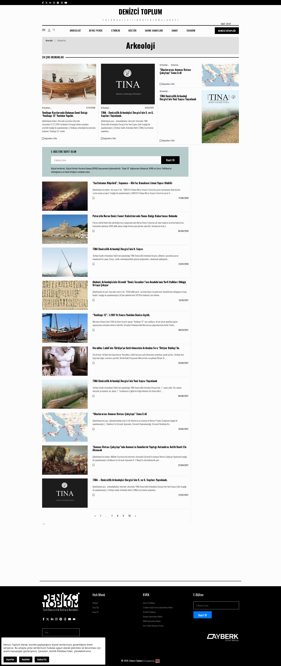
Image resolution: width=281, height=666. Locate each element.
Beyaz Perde (96, 30)
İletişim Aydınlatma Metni (152, 616)
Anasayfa (49, 40)
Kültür (132, 30)
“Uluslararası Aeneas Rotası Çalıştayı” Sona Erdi (120, 414)
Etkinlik (115, 30)
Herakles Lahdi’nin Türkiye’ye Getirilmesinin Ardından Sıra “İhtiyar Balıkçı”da (136, 348)
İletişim (95, 602)
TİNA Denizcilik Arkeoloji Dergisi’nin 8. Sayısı (118, 249)
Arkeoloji (75, 30)
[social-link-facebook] (43, 2)
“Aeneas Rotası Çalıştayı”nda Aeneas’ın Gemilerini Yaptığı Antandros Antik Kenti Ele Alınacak (139, 448)
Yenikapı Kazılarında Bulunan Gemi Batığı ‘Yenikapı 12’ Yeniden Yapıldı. (64, 114)
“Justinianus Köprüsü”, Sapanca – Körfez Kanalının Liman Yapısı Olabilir (133, 183)
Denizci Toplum (140, 11)
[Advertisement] (139, 548)
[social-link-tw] (46, 2)
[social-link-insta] (50, 2)
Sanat (175, 30)
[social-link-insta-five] (66, 2)
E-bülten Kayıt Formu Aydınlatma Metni (158, 607)
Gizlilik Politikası (149, 612)
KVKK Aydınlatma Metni (152, 621)
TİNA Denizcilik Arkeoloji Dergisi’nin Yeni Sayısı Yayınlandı (125, 381)
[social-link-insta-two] (54, 2)
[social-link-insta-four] (62, 2)
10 (129, 515)
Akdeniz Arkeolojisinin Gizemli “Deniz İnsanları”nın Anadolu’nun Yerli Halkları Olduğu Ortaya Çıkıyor (139, 283)
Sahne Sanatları (154, 30)
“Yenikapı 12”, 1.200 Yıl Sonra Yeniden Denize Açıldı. (121, 315)
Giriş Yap (96, 607)
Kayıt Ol (170, 160)
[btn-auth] (49, 30)
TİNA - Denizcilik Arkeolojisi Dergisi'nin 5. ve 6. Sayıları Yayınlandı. (127, 114)
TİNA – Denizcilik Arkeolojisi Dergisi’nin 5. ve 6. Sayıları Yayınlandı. (130, 480)
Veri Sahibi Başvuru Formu (153, 625)
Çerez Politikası (149, 602)
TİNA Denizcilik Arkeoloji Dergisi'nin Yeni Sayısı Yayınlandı (178, 97)
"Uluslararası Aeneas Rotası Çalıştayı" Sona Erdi (175, 71)
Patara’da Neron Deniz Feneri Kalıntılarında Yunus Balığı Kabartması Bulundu (135, 216)
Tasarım (190, 30)
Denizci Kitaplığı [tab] (227, 30)
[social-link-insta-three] (58, 2)
